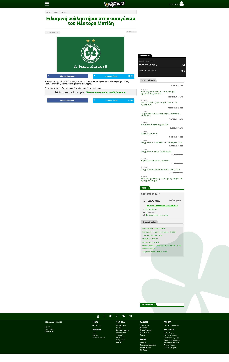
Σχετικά (48, 327)
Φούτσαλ (119, 335)
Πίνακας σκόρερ (170, 347)
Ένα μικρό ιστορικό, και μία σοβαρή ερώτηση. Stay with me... (157, 92)
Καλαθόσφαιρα (122, 330)
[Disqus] (91, 157)
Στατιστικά (145, 56)
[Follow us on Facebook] (104, 316)
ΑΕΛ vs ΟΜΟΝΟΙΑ (147, 70)
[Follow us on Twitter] (110, 316)
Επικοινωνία (49, 329)
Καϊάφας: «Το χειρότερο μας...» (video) (159, 232)
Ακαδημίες (120, 337)
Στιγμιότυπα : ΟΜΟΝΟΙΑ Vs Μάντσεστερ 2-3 (161, 142)
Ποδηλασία (120, 340)
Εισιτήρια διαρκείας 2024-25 (154, 124)
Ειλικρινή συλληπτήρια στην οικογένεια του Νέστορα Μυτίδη (90, 21)
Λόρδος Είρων (145, 347)
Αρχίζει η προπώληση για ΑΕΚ (154, 251)
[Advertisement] (91, 114)
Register (95, 335)
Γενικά (63, 12)
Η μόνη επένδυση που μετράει (155, 160)
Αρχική (49, 12)
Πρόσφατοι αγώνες (171, 338)
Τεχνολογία (144, 332)
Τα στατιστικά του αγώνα (157, 215)
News (56, 12)
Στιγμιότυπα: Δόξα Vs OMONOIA (156, 151)
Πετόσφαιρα (121, 332)
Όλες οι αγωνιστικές (172, 340)
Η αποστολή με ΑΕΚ (150, 242)
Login (94, 333)
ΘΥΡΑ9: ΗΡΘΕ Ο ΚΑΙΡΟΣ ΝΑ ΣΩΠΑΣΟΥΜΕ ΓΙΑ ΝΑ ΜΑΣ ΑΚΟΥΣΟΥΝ (161, 246)
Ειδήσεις (97, 325)
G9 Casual (143, 350)
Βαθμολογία (169, 333)
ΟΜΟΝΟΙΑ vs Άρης (148, 64)
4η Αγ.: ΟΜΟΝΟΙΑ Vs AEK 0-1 (162, 205)
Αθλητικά (143, 327)
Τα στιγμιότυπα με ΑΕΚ (152, 235)
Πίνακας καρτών (170, 345)
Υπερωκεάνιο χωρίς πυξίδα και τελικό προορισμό (159, 103)
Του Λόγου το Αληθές (148, 345)
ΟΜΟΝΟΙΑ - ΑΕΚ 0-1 (150, 239)
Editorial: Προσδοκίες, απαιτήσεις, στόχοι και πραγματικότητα (162, 179)
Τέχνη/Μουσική (145, 330)
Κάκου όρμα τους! (149, 133)
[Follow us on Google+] (117, 316)
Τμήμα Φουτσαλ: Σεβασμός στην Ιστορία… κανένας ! (161, 114)
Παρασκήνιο (144, 325)
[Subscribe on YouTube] (98, 316)
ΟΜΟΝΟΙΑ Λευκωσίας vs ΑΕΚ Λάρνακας (106, 92)
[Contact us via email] (130, 316)
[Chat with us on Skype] (124, 316)
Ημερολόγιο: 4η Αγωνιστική (153, 228)
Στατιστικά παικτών (171, 342)
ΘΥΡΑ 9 (119, 327)
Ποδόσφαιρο (121, 325)
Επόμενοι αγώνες (171, 335)
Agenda (145, 188)
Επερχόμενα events (171, 325)
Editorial (143, 342)
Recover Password (98, 338)
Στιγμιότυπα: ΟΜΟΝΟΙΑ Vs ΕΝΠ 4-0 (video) (160, 169)
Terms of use (49, 331)
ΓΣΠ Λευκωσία (151, 209)
